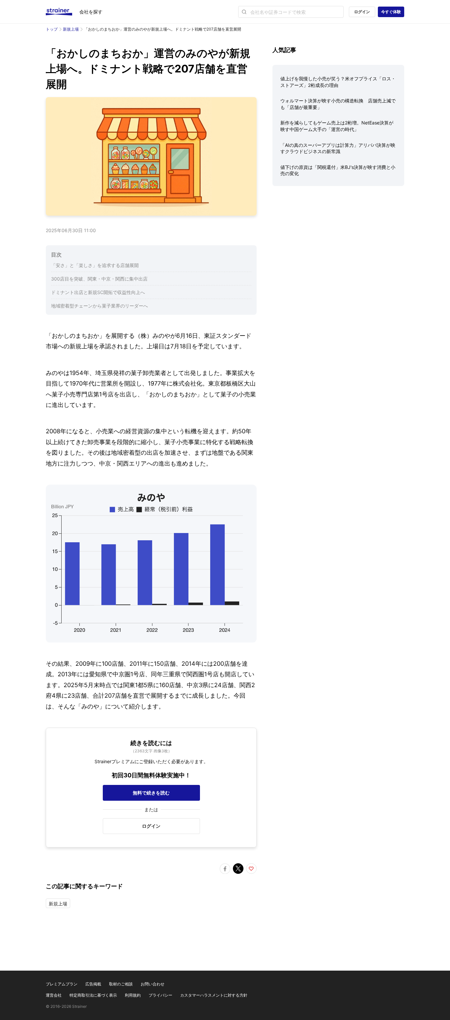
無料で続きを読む (151, 792)
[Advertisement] (338, 243)
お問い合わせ (152, 983)
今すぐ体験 (391, 11)
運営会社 (54, 995)
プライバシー (160, 995)
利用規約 (133, 995)
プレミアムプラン (61, 983)
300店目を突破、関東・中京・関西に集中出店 (99, 279)
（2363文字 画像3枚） (151, 750)
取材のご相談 (121, 983)
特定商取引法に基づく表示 (93, 995)
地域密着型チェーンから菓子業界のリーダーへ (99, 306)
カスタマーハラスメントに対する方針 (213, 995)
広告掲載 (93, 983)
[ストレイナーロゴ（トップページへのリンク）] (62, 12)
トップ (52, 29)
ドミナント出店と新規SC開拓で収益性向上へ (98, 292)
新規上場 (71, 29)
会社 (90, 11)
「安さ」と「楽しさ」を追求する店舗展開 (95, 265)
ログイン (362, 11)
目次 (56, 254)
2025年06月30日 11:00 (71, 230)
